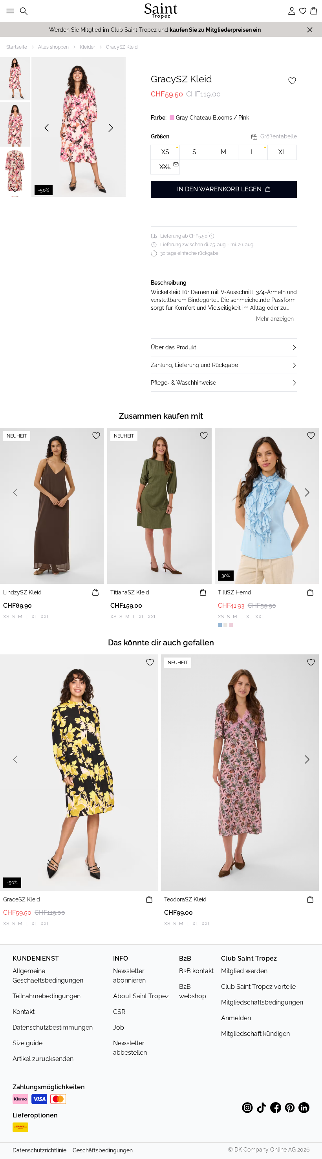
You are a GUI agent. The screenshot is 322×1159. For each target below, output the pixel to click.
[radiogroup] (224, 159)
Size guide (27, 1043)
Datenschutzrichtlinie (39, 1150)
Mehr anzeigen (275, 319)
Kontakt (24, 1011)
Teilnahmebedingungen (46, 996)
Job (118, 1027)
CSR (119, 1011)
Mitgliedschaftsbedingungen (262, 1002)
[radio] (165, 152)
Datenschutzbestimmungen (53, 1027)
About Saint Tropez (141, 996)
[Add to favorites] (292, 81)
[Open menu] (9, 11)
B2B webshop (192, 991)
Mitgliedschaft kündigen (255, 1033)
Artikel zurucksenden (43, 1059)
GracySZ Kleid (121, 47)
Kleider (87, 47)
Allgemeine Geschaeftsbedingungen (48, 975)
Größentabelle (278, 136)
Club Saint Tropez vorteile (258, 986)
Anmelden (236, 1018)
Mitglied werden (244, 971)
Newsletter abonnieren (129, 975)
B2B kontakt (196, 971)
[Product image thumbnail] (15, 78)
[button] (224, 347)
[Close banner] (310, 30)
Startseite (16, 47)
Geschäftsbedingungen (103, 1150)
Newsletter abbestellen (130, 1047)
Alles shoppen (53, 47)
